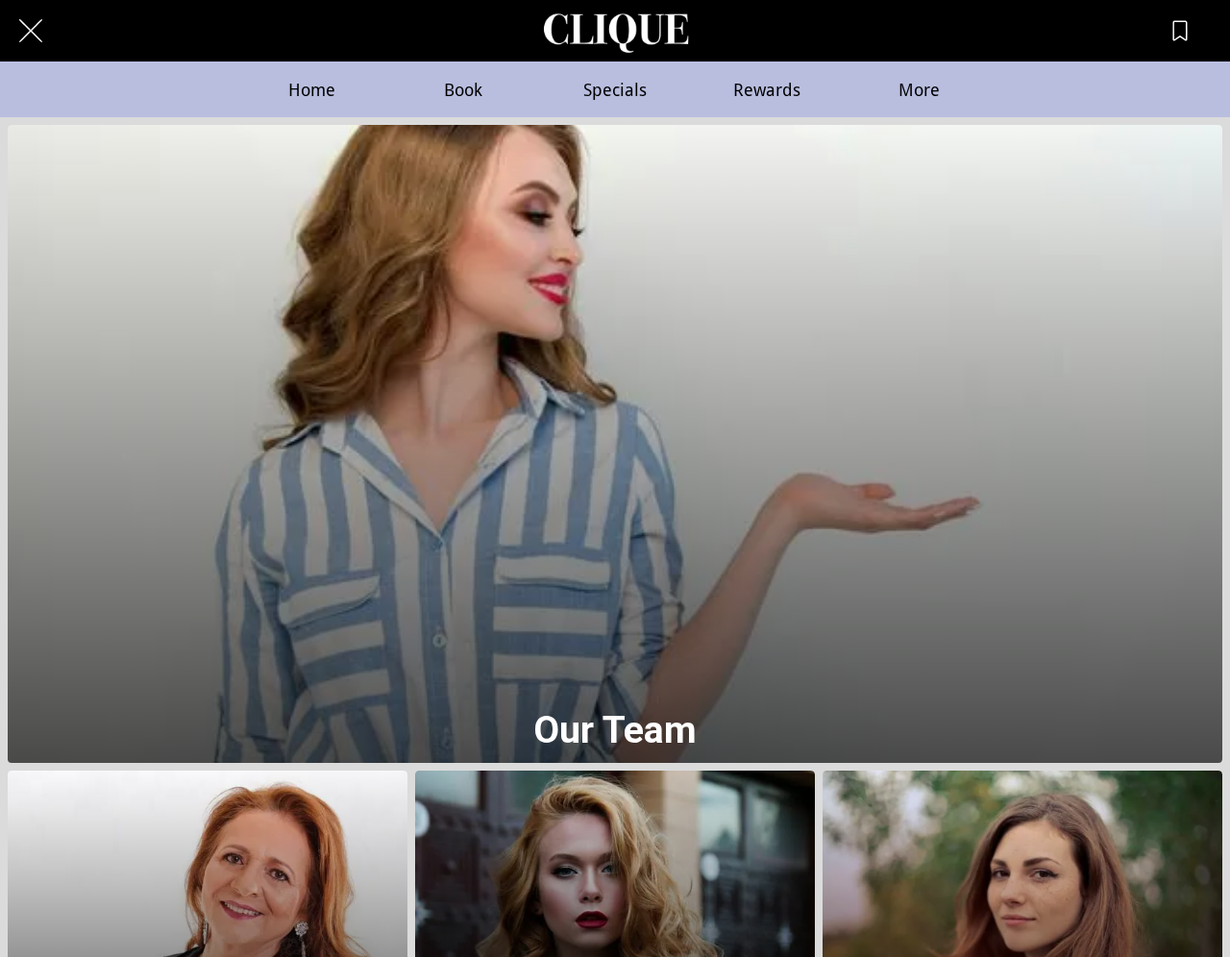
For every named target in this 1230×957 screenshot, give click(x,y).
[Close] (30, 30)
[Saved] (1180, 31)
